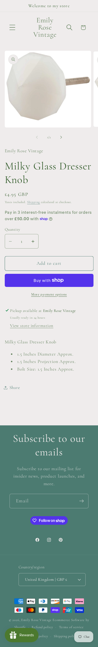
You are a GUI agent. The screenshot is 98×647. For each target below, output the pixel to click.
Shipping (33, 202)
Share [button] (15, 387)
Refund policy (42, 627)
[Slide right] (61, 137)
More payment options (49, 294)
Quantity (12, 229)
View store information (31, 325)
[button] (12, 27)
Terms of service (71, 627)
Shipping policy (66, 636)
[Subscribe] (81, 501)
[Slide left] (37, 137)
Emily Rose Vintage (36, 620)
